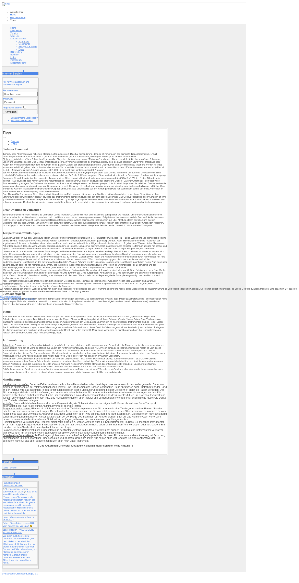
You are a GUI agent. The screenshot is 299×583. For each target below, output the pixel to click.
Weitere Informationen (11, 299)
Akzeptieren (6, 296)
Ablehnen (16, 296)
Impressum (29, 299)
